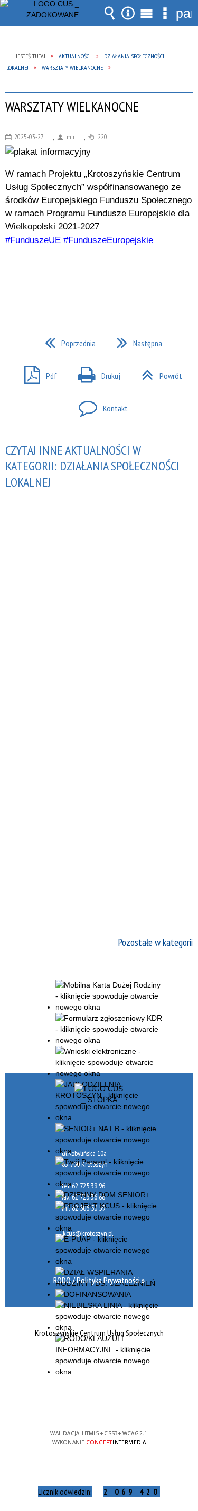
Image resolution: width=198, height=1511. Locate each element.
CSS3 (98, 1403)
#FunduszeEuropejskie (108, 240)
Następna (135, 340)
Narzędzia (128, 13)
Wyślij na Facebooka (79, 276)
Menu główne (147, 13)
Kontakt (99, 405)
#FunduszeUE (33, 240)
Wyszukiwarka (110, 13)
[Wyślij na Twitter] (98, 276)
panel (184, 13)
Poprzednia (66, 340)
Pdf (36, 372)
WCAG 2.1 (131, 1402)
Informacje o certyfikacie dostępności (99, 1365)
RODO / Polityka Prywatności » (99, 1280)
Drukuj (95, 372)
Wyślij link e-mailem (117, 276)
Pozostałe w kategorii (155, 942)
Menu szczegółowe (165, 13)
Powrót (157, 372)
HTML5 (82, 1403)
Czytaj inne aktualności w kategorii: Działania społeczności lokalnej (92, 466)
